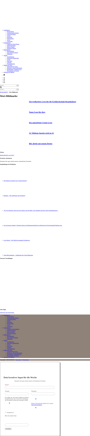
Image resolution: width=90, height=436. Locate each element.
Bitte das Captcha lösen (10, 415)
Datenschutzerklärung (36, 405)
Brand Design (10, 31)
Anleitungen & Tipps (12, 66)
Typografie (9, 41)
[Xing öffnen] (4, 77)
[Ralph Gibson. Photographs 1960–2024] (47, 300)
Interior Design (11, 47)
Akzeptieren (10, 412)
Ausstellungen (10, 56)
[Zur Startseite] (26, 27)
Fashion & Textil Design (13, 44)
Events (8, 59)
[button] (1, 87)
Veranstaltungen (11, 64)
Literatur (9, 62)
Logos (8, 40)
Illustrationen (10, 38)
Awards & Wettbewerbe (13, 58)
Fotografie (9, 37)
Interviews (9, 61)
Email (7, 384)
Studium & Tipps (8, 65)
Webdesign (9, 54)
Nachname (33, 391)
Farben (8, 35)
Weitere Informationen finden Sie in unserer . (42, 404)
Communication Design (13, 33)
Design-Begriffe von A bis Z (7, 155)
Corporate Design (11, 34)
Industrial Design (11, 45)
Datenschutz (26, 360)
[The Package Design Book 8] (47, 284)
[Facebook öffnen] (4, 79)
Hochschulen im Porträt (13, 71)
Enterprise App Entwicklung (7, 312)
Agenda (5, 55)
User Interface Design (12, 52)
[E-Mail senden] (4, 82)
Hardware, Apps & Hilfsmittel (14, 68)
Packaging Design (11, 48)
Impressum (18, 360)
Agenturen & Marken (9, 72)
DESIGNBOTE (4, 92)
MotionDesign (10, 51)
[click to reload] (13, 420)
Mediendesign (7, 49)
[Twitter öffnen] (4, 80)
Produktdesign (7, 42)
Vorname (7, 391)
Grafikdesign (7, 30)
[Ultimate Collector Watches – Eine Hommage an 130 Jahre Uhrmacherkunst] (47, 268)
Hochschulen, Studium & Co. (14, 69)
